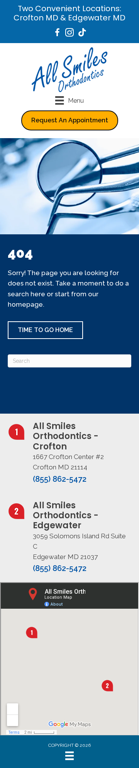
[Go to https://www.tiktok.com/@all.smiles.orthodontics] (82, 33)
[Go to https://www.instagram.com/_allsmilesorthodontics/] (69, 33)
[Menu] (69, 756)
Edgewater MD (96, 17)
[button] (45, 330)
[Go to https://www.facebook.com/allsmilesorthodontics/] (57, 33)
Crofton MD (36, 17)
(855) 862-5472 (59, 479)
